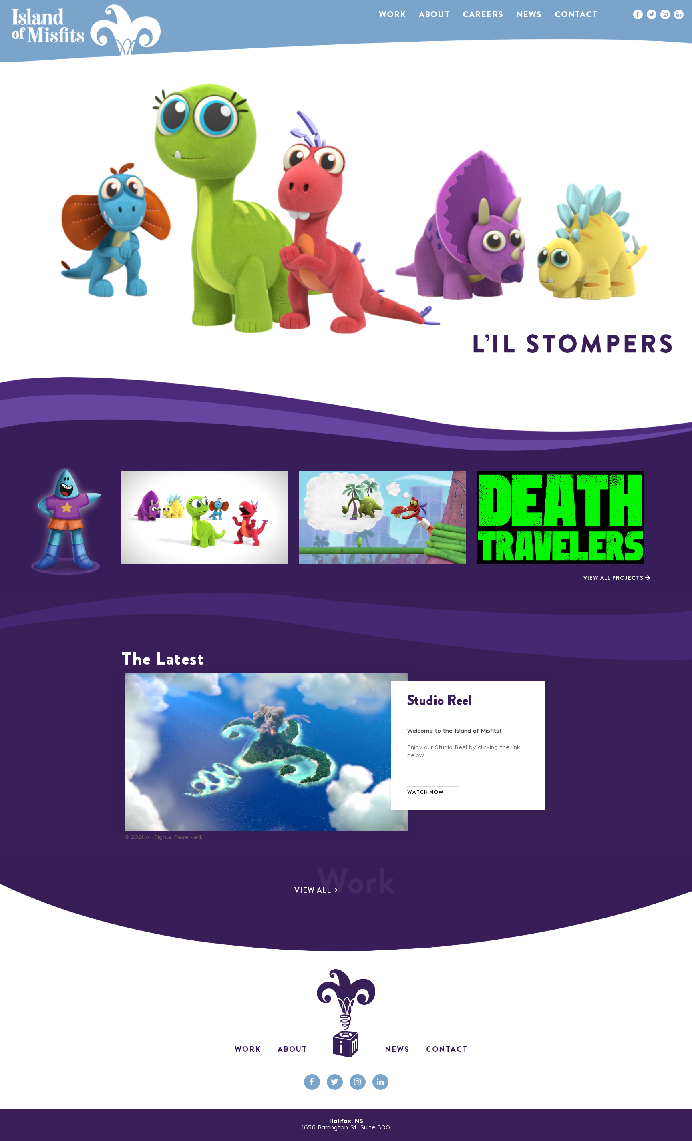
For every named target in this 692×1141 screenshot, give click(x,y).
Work (248, 1049)
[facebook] (637, 14)
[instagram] (665, 14)
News (397, 1049)
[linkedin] (679, 14)
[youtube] (380, 1082)
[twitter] (651, 14)
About (292, 1049)
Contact (447, 1049)
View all (345, 890)
